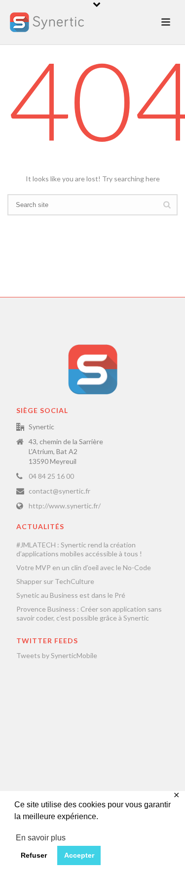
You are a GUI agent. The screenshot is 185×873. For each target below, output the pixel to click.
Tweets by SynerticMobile (56, 655)
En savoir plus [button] (41, 837)
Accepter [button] (79, 855)
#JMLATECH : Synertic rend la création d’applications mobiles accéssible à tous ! (79, 549)
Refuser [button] (34, 855)
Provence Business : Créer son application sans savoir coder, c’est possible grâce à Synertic (89, 613)
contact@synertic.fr (59, 491)
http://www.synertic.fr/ (65, 505)
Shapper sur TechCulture (55, 581)
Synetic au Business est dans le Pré (70, 595)
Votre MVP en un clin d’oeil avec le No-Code (83, 567)
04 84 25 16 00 (51, 476)
